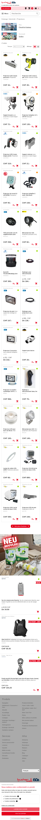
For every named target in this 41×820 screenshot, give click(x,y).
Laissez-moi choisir (20, 809)
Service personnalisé (8, 742)
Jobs (23, 761)
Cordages (5, 718)
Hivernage (25, 723)
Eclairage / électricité (8, 19)
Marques (24, 748)
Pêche (24, 715)
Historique (25, 742)
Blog (23, 753)
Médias (24, 758)
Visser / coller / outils (28, 705)
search (37, 13)
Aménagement (6, 725)
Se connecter (6, 8)
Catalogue (25, 755)
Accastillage (5, 712)
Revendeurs (25, 745)
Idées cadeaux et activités (29, 718)
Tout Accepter (20, 813)
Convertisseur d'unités (8, 753)
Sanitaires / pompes (7, 730)
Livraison (4, 745)
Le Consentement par (20, 818)
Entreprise (25, 740)
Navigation (5, 703)
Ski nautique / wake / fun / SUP (29, 709)
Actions (24, 728)
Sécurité (4, 710)
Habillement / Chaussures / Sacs (10, 706)
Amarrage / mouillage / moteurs (8, 721)
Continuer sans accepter (7, 784)
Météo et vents (6, 750)
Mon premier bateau (28, 720)
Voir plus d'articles (20, 526)
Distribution (5, 758)
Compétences (6, 740)
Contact (24, 750)
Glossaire (5, 755)
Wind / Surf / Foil (26, 712)
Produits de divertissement (29, 725)
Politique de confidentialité (8, 805)
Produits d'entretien (27, 703)
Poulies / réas (6, 715)
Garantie (4, 748)
